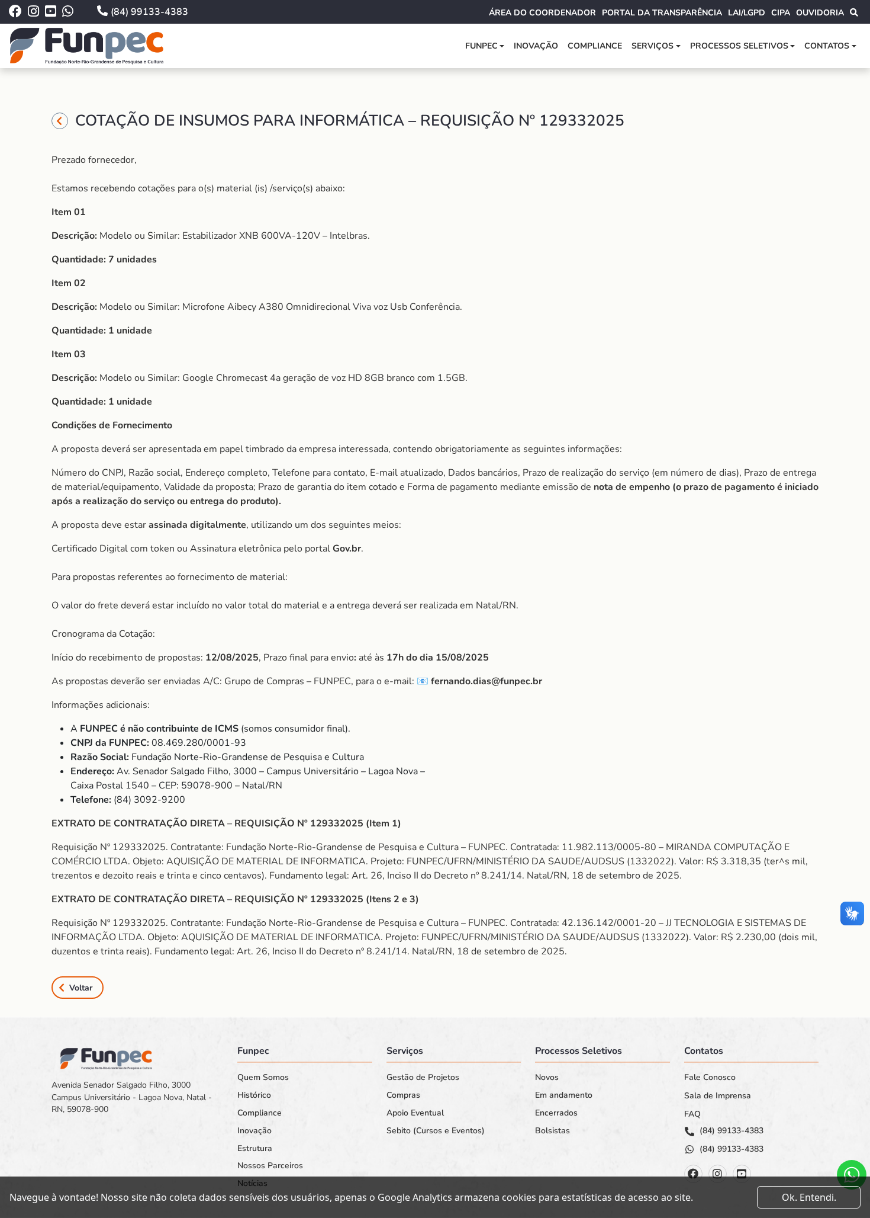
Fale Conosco (710, 1077)
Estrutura (254, 1148)
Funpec (481, 46)
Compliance (595, 46)
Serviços (652, 46)
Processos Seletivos (739, 46)
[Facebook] (693, 1174)
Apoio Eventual (415, 1113)
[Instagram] (717, 1174)
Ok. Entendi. (809, 1197)
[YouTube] (742, 1174)
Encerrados (556, 1113)
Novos (547, 1077)
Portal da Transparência (662, 12)
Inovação (536, 46)
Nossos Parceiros (270, 1166)
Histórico (254, 1095)
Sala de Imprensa (717, 1096)
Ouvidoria (820, 12)
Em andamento (563, 1095)
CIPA (780, 12)
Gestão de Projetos (422, 1077)
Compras (403, 1095)
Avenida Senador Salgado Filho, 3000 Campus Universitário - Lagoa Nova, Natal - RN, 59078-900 (131, 1097)
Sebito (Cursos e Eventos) (435, 1131)
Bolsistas (552, 1131)
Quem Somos (263, 1077)
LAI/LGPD (746, 12)
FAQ (692, 1114)
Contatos (826, 46)
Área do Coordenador (542, 12)
